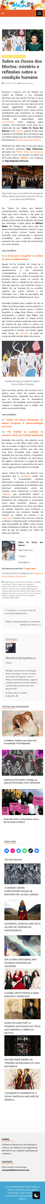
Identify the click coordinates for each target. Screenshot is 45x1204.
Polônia (22, 591)
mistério (20, 131)
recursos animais (22, 593)
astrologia (37, 582)
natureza (24, 333)
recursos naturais (35, 593)
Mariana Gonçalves (19, 658)
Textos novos (13, 859)
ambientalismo (34, 140)
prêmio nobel (30, 591)
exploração (7, 518)
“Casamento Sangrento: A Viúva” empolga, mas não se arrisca (21, 1096)
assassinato (19, 582)
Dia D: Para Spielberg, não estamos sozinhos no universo (20, 963)
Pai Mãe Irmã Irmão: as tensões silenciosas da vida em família (22, 1063)
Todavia (24, 157)
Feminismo (23, 586)
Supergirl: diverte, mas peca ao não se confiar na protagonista (22, 927)
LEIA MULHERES (19, 56)
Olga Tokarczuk (14, 591)
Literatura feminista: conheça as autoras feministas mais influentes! (22, 781)
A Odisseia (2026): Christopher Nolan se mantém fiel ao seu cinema (21, 891)
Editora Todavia (11, 584)
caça (3, 584)
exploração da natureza (10, 586)
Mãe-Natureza (33, 586)
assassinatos (8, 122)
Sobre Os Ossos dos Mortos (25, 595)
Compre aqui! (29, 568)
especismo (21, 584)
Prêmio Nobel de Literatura (29, 151)
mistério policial (13, 589)
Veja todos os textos (17, 692)
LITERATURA (7, 56)
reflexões (6, 494)
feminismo (20, 140)
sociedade (25, 476)
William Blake (14, 598)
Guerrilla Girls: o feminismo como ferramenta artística (21, 820)
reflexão (5, 595)
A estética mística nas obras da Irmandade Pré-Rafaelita (20, 742)
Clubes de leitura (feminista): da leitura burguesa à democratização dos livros (22, 423)
